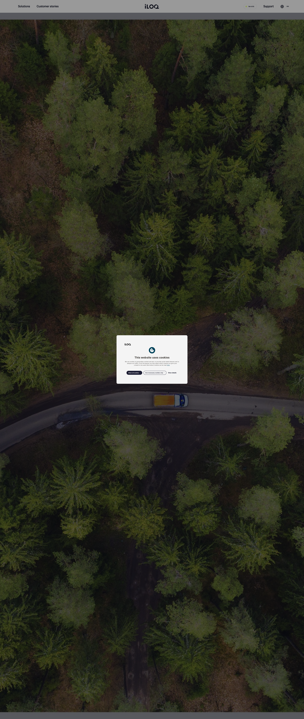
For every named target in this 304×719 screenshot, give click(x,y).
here (168, 365)
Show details (172, 373)
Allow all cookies (133, 373)
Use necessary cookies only (154, 373)
